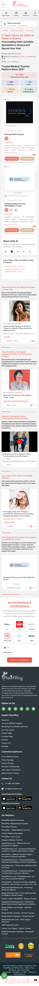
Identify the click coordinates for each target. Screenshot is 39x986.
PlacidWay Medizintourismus (13, 820)
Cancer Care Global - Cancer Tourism (16, 928)
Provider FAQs (7, 736)
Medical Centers (17, 30)
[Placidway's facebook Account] (4, 709)
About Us (5, 720)
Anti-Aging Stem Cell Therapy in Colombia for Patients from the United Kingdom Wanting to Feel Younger (18, 514)
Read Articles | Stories (10, 773)
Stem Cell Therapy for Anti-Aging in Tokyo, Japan (17, 396)
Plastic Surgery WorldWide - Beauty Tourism (19, 899)
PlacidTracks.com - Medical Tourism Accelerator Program (16, 844)
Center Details (27, 158)
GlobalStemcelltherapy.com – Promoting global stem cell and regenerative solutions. (19, 903)
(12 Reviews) (16, 584)
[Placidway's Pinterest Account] (22, 709)
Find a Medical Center (10, 757)
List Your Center (8, 730)
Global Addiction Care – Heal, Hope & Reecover (16, 921)
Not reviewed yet (10, 126)
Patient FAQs (7, 733)
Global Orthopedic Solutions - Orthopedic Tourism (18, 933)
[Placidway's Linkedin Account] (33, 709)
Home (5, 30)
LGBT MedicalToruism (10, 925)
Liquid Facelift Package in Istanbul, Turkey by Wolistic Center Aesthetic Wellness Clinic (17, 328)
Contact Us (6, 743)
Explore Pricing (7, 763)
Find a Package (8, 760)
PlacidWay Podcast (9, 827)
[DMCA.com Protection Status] (31, 946)
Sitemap (5, 746)
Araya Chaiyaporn (13, 61)
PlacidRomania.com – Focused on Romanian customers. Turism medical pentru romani (19, 850)
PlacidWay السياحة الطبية (11, 837)
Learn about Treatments (11, 770)
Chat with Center (12, 158)
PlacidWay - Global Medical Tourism (16, 830)
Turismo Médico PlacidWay (12, 833)
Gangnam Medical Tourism (12, 840)
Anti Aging (30, 30)
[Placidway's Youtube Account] (15, 709)
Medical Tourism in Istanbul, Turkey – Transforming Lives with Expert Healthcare (17, 455)
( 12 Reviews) (18, 193)
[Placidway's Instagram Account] (27, 709)
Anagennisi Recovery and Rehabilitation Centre (19, 578)
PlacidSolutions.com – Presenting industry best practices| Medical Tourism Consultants (19, 861)
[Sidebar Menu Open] (3, 4)
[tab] (15, 347)
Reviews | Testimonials (11, 767)
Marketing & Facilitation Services (15, 727)
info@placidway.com (13, 789)
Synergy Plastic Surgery (14, 266)
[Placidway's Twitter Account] (10, 709)
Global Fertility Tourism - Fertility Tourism (18, 913)
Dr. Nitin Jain (24, 56)
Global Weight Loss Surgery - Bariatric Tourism (17, 908)
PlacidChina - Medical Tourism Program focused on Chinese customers (17, 855)
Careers (5, 740)
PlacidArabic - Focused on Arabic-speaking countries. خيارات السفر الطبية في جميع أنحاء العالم (19, 883)
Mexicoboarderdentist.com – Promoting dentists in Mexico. (17, 889)
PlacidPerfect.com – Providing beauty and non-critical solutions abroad (18, 877)
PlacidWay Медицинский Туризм (15, 824)
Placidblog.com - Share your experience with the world (19, 866)
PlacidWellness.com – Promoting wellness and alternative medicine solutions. (18, 872)
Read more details (10, 153)
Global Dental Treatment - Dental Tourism (18, 916)
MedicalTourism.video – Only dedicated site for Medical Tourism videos (19, 894)
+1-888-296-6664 (12, 784)
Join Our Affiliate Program (12, 723)
